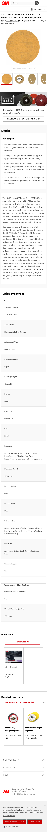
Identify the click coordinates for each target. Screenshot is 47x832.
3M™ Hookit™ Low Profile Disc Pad (33, 737)
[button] (11, 827)
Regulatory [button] (10, 768)
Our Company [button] (11, 760)
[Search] (37, 3)
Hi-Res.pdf (12, 667)
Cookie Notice (9, 816)
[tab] (22, 642)
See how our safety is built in (23, 119)
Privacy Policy (31, 789)
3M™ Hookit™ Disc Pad (13, 737)
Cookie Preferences (19, 791)
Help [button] (5, 775)
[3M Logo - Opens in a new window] (5, 3)
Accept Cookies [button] (35, 821)
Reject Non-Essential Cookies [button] (14, 821)
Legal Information (18, 789)
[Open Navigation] (44, 3)
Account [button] (38, 9)
